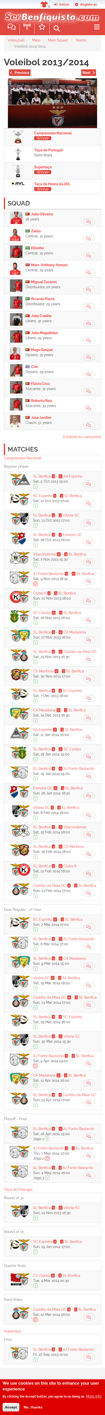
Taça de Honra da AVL (52, 184)
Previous (22, 73)
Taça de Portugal (48, 150)
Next (86, 73)
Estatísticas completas (82, 437)
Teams (80, 40)
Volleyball (16, 40)
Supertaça (43, 167)
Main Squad (58, 40)
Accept (11, 1407)
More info (93, 1396)
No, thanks (33, 1407)
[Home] (50, 15)
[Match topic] (89, 221)
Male (36, 40)
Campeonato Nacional (53, 133)
